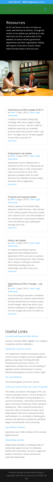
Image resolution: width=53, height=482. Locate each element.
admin (12, 112)
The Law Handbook (13, 377)
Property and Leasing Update (22, 196)
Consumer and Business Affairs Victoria (21, 336)
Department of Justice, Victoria (18, 349)
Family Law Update (17, 240)
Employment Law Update (20, 153)
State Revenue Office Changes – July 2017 (25, 284)
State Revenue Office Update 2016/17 (26, 109)
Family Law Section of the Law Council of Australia (26, 387)
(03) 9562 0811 (15, 2)
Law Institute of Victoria (15, 427)
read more (12, 140)
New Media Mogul (34, 472)
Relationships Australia (14, 440)
